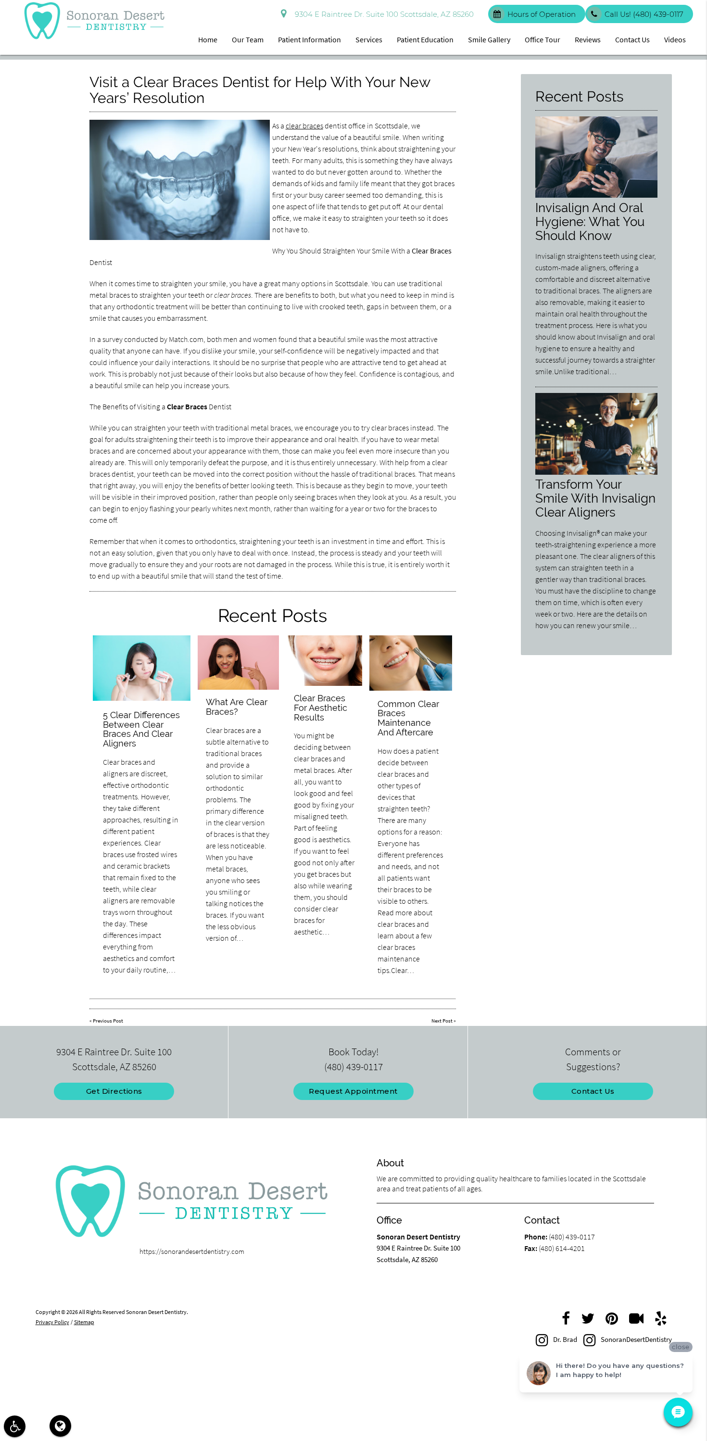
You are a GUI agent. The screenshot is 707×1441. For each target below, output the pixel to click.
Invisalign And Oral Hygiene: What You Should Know (589, 221)
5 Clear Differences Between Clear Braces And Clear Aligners (141, 729)
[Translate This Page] (60, 1426)
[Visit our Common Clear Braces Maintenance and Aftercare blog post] (411, 663)
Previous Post (108, 1020)
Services (368, 39)
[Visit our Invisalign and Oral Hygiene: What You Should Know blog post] (596, 195)
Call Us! (644, 14)
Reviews (588, 39)
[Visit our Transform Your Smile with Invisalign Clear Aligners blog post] (596, 472)
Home (207, 39)
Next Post (442, 1020)
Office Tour (542, 39)
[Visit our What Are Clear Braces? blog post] (238, 662)
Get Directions (114, 1091)
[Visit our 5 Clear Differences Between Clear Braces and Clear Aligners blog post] (141, 667)
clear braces (304, 125)
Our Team (248, 39)
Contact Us (632, 39)
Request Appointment (353, 1091)
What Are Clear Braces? (236, 707)
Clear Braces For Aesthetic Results (320, 707)
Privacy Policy (52, 1322)
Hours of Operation (541, 14)
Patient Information (309, 39)
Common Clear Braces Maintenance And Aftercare (408, 718)
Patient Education (425, 39)
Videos (675, 39)
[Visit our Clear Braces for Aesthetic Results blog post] (324, 660)
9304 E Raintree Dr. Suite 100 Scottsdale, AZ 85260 (382, 14)
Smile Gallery (489, 39)
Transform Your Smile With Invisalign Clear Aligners (595, 498)
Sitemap (84, 1322)
